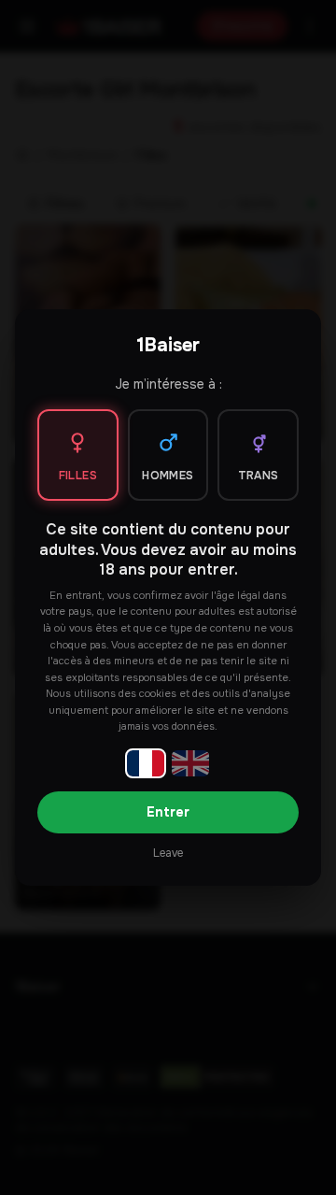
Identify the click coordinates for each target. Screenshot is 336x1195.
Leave (168, 853)
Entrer (168, 812)
